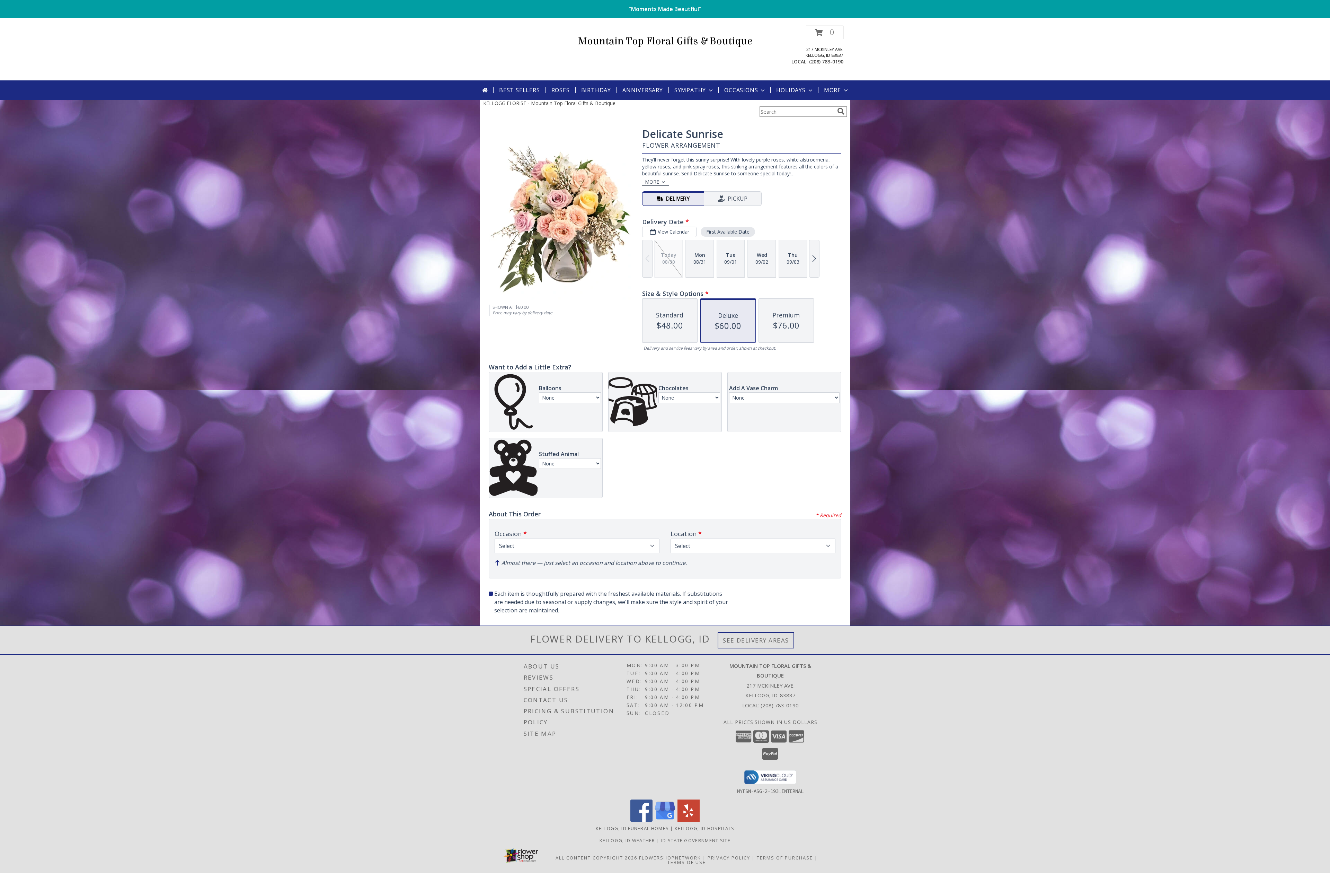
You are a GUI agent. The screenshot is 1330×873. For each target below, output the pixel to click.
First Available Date (728, 231)
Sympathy (690, 90)
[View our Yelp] (688, 820)
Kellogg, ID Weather (627, 840)
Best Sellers (519, 90)
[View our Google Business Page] (665, 820)
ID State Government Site (695, 840)
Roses (560, 90)
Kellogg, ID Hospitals (704, 828)
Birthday (596, 90)
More (832, 90)
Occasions (741, 90)
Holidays (790, 90)
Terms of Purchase (785, 858)
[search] (840, 111)
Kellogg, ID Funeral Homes (632, 828)
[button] (824, 32)
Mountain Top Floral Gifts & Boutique (665, 41)
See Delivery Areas (756, 640)
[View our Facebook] (641, 820)
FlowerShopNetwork (670, 858)
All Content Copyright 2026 (596, 858)
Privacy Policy (729, 858)
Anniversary (642, 90)
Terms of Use (686, 862)
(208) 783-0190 (826, 61)
